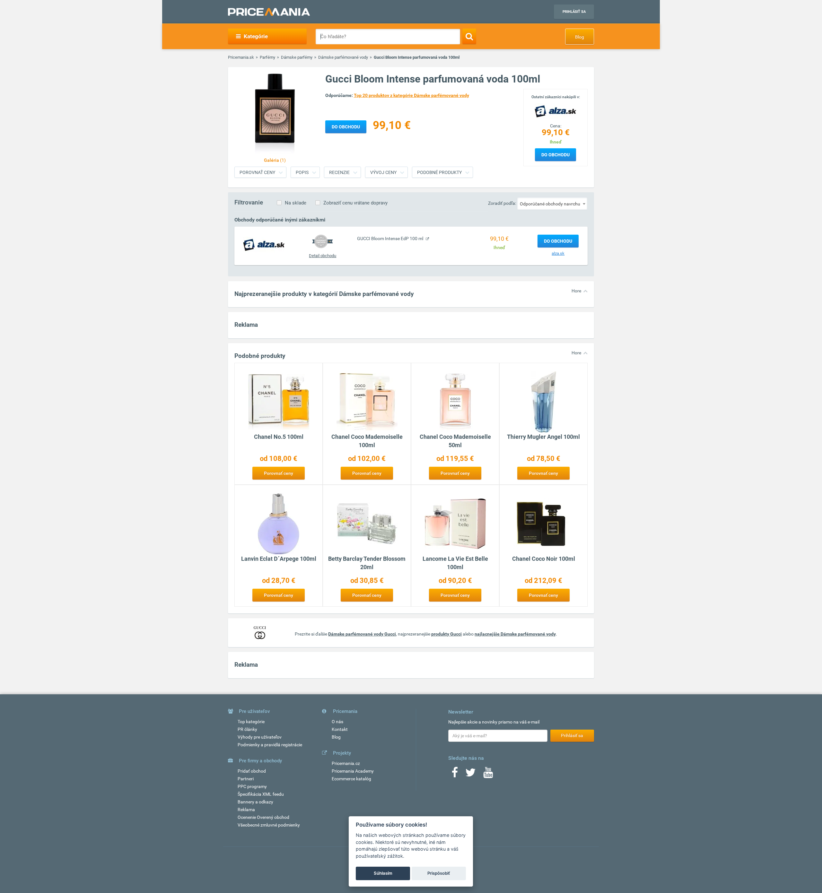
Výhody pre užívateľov (260, 737)
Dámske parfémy (296, 57)
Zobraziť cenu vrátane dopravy (355, 203)
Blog (579, 36)
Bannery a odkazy (255, 801)
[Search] (469, 36)
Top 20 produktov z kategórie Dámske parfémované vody (411, 95)
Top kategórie (251, 721)
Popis (302, 172)
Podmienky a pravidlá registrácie (270, 744)
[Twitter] (470, 774)
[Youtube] (488, 774)
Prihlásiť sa (574, 12)
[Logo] (555, 110)
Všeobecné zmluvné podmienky (269, 825)
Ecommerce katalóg (351, 778)
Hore (576, 290)
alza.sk (558, 253)
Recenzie (339, 172)
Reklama (246, 809)
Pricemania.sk (241, 57)
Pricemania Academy (353, 771)
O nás (337, 721)
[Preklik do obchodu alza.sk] (264, 244)
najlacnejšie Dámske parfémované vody (515, 634)
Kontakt (340, 729)
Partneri (246, 778)
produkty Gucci (446, 634)
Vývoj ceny (383, 172)
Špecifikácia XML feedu (261, 794)
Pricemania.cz (346, 763)
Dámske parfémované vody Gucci (362, 634)
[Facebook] (454, 774)
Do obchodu (555, 154)
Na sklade (295, 203)
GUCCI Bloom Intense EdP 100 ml (390, 238)
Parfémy (267, 57)
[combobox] (552, 203)
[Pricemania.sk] (269, 11)
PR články (247, 729)
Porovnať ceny (257, 172)
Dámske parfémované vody (343, 57)
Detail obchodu (322, 255)
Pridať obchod (252, 771)
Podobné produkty (439, 172)
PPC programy (252, 786)
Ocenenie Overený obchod (263, 817)
